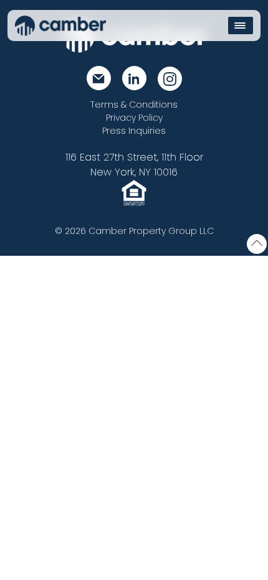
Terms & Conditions (134, 104)
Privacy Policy (134, 117)
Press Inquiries (134, 130)
